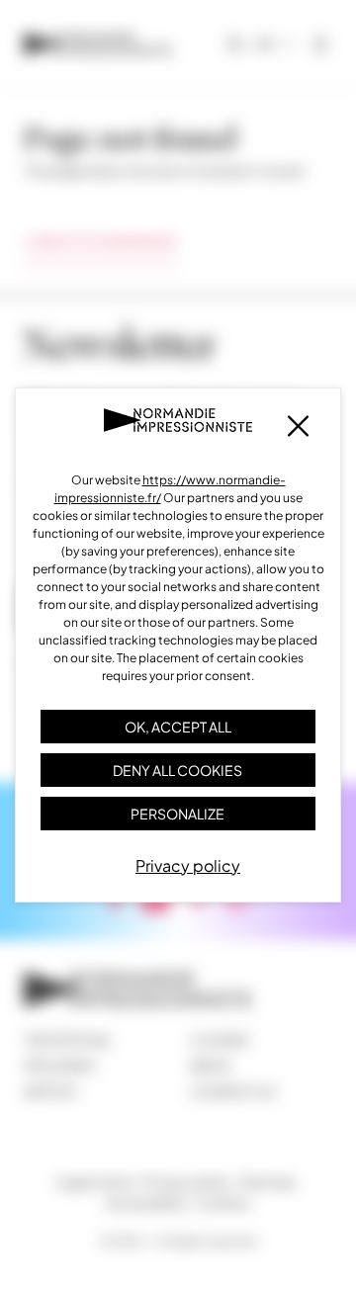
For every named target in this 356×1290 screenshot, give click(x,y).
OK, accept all (178, 726)
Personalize (177, 813)
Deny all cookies (177, 770)
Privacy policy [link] (187, 865)
